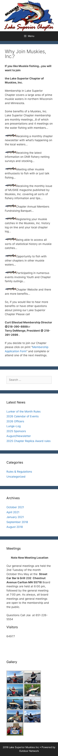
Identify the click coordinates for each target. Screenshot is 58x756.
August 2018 (14, 526)
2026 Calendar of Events (22, 416)
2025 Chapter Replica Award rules (28, 441)
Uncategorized (15, 476)
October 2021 (15, 507)
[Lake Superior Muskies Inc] (29, 15)
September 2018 (17, 522)
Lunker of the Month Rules (23, 411)
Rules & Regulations (19, 471)
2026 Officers (15, 421)
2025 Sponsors (16, 431)
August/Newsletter (18, 436)
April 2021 (12, 512)
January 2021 (15, 517)
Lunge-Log (13, 426)
